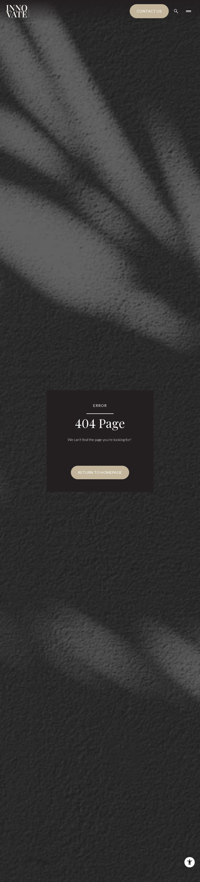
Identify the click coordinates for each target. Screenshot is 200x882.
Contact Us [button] (149, 11)
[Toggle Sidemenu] (188, 11)
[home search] (176, 11)
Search (11, 876)
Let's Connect (97, 875)
